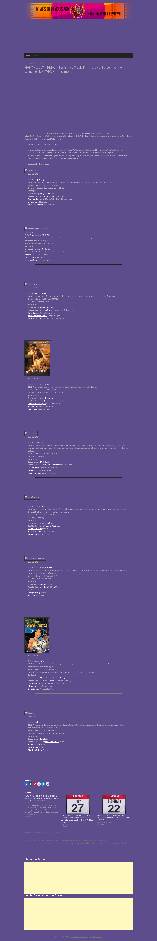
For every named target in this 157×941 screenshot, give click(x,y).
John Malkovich (35, 199)
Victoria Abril (50, 526)
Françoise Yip (34, 593)
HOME (28, 56)
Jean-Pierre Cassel (36, 319)
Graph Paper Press (96, 937)
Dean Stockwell (35, 473)
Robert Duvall (30, 257)
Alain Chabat (34, 532)
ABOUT (36, 56)
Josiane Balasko (47, 523)
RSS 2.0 (53, 832)
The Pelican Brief (41, 384)
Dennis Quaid (30, 255)
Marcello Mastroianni (37, 316)
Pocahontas (39, 661)
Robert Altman (47, 307)
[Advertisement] (78, 36)
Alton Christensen (42, 64)
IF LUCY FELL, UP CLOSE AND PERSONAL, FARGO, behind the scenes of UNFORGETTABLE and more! (88, 843)
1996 (31, 832)
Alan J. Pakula (46, 398)
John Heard (33, 409)
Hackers (37, 722)
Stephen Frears (47, 194)
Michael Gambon (35, 205)
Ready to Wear (40, 293)
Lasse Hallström (44, 249)
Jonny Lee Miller (51, 742)
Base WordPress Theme (79, 937)
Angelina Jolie (34, 745)
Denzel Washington (37, 404)
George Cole (33, 202)
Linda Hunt (33, 683)
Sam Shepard (34, 406)
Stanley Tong (46, 584)
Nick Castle (45, 462)
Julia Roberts (50, 196)
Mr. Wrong (38, 442)
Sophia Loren (50, 310)
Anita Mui (32, 590)
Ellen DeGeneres (51, 465)
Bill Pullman (33, 468)
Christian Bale (34, 686)
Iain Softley (45, 739)
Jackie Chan (49, 587)
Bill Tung (32, 595)
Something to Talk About (41, 235)
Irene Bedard (33, 689)
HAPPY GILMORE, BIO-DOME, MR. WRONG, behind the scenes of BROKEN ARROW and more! (113, 817)
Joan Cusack (33, 470)
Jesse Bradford (34, 747)
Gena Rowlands (31, 260)
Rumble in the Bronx (43, 568)
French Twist (39, 506)
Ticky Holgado (34, 534)
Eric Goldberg (59, 678)
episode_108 (47, 832)
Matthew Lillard (35, 750)
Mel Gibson (49, 681)
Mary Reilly (39, 180)
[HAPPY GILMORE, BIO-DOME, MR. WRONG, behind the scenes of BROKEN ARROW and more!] (114, 804)
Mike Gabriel (46, 678)
